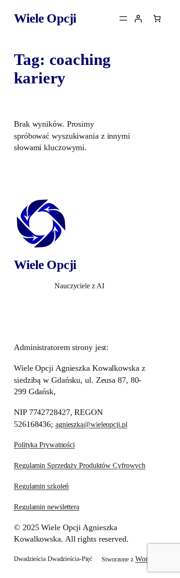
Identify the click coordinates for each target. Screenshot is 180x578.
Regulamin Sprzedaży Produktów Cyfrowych (79, 465)
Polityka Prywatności (44, 445)
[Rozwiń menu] (123, 18)
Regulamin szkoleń (41, 486)
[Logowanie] (138, 18)
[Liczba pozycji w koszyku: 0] (157, 18)
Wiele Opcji (45, 18)
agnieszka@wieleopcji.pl (91, 424)
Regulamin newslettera (46, 507)
